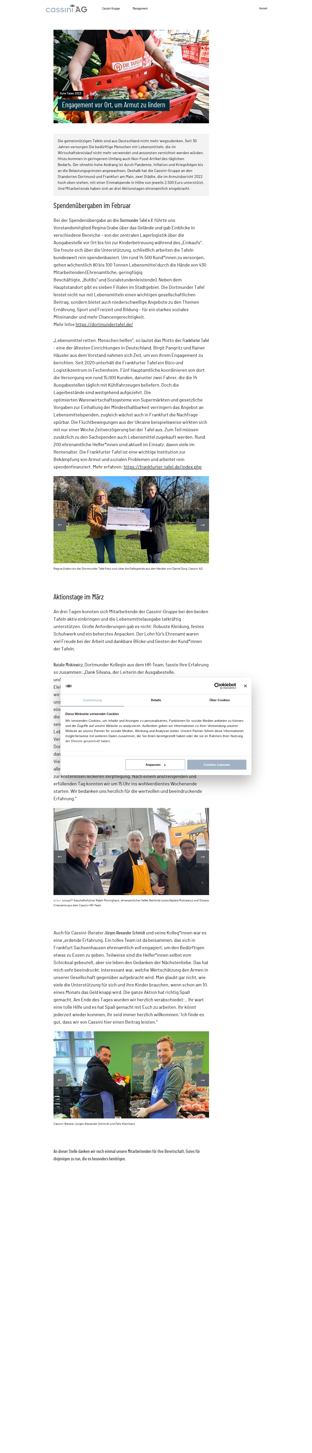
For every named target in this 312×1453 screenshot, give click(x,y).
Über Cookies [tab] (219, 700)
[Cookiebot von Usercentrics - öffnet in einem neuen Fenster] (217, 686)
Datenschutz (96, 751)
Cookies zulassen (217, 764)
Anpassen (153, 764)
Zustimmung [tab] (92, 700)
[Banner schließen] (245, 686)
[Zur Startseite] (66, 8)
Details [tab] (156, 700)
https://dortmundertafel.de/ (104, 324)
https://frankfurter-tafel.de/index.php (163, 467)
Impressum (74, 751)
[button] (202, 525)
